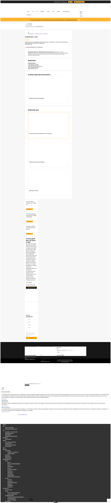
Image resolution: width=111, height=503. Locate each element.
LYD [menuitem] (3, 426)
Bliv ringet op (31, 288)
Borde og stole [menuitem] (8, 443)
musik (51, 54)
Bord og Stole (33, 26)
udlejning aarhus (36, 55)
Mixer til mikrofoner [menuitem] (9, 427)
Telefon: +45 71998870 (45, 351)
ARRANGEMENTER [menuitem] (7, 459)
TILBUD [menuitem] (4, 424)
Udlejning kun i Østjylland (79, 1)
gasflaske (56, 53)
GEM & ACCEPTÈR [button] (6, 412)
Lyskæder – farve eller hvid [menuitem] (11, 432)
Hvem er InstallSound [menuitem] (12, 494)
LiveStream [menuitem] (9, 471)
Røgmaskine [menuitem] (8, 456)
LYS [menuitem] (3, 430)
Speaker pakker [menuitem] (11, 453)
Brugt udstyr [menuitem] (8, 501)
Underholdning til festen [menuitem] (10, 445)
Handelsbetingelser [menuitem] (9, 495)
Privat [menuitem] (6, 460)
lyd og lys (47, 54)
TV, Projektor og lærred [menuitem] (10, 442)
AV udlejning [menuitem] (8, 450)
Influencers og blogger (45, 361)
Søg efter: (59, 350)
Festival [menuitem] (9, 465)
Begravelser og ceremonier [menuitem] (13, 476)
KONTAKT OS (29, 14)
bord (35, 53)
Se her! (79, 20)
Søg (58, 348)
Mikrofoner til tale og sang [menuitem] (11, 429)
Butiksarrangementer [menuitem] (12, 482)
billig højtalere (58, 52)
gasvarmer (61, 53)
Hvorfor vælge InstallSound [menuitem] (13, 492)
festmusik (47, 53)
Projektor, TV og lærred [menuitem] (12, 452)
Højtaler (66, 53)
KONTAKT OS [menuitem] (6, 488)
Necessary (5, 400)
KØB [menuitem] (4, 447)
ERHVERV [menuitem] (5, 449)
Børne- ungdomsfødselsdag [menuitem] (13, 463)
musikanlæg (55, 54)
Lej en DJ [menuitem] (9, 468)
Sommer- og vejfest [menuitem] (12, 469)
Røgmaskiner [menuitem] (8, 434)
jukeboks (35, 54)
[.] (41, 355)
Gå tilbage (29, 23)
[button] (28, 32)
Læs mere (29, 209)
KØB (53, 11)
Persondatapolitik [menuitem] (11, 498)
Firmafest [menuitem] (9, 479)
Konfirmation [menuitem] (10, 466)
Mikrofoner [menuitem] (7, 455)
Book (54, 501)
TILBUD (28, 11)
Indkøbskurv (60, 355)
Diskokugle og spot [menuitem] (9, 433)
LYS (37, 11)
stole (60, 54)
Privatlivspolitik (59, 360)
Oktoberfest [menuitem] (10, 474)
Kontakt (70, 1)
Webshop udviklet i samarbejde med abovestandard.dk (67, 361)
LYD (32, 11)
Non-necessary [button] (5, 406)
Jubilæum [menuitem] (9, 484)
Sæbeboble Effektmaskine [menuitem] (11, 436)
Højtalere (30, 54)
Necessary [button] (4, 399)
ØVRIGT (48, 11)
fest (43, 53)
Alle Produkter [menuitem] (8, 446)
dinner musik (39, 53)
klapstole (43, 54)
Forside (27, 26)
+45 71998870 (29, 282)
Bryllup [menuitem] (9, 462)
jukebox (38, 54)
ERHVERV (58, 11)
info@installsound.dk (30, 285)
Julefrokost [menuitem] (10, 472)
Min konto (59, 347)
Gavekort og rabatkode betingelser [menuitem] (15, 497)
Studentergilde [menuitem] (10, 475)
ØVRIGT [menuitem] (4, 440)
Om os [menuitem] (6, 491)
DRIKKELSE (42, 11)
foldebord (51, 53)
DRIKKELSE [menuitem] (5, 437)
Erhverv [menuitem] (7, 478)
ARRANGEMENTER (66, 11)
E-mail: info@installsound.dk (46, 352)
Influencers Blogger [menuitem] (11, 500)
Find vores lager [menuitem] (8, 489)
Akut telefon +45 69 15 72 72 (30, 359)
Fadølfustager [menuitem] (8, 439)
